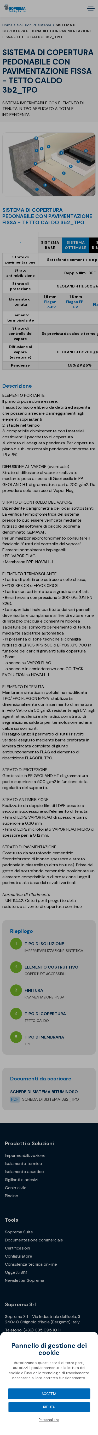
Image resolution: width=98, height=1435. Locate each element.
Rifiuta (49, 1407)
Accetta (49, 1394)
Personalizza (49, 1420)
